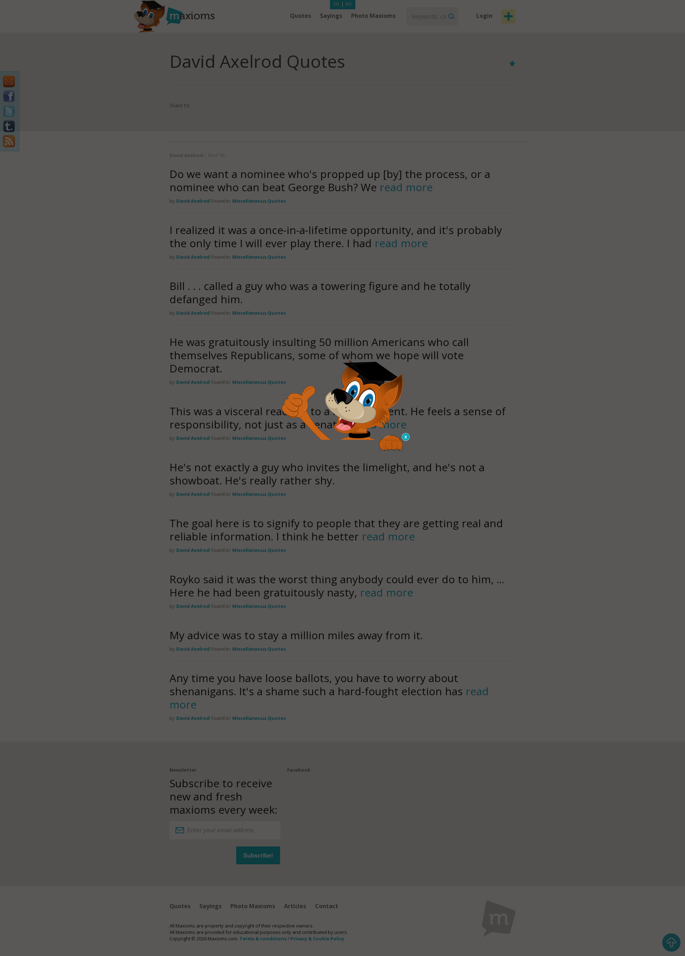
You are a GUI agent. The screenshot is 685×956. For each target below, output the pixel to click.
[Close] (406, 437)
